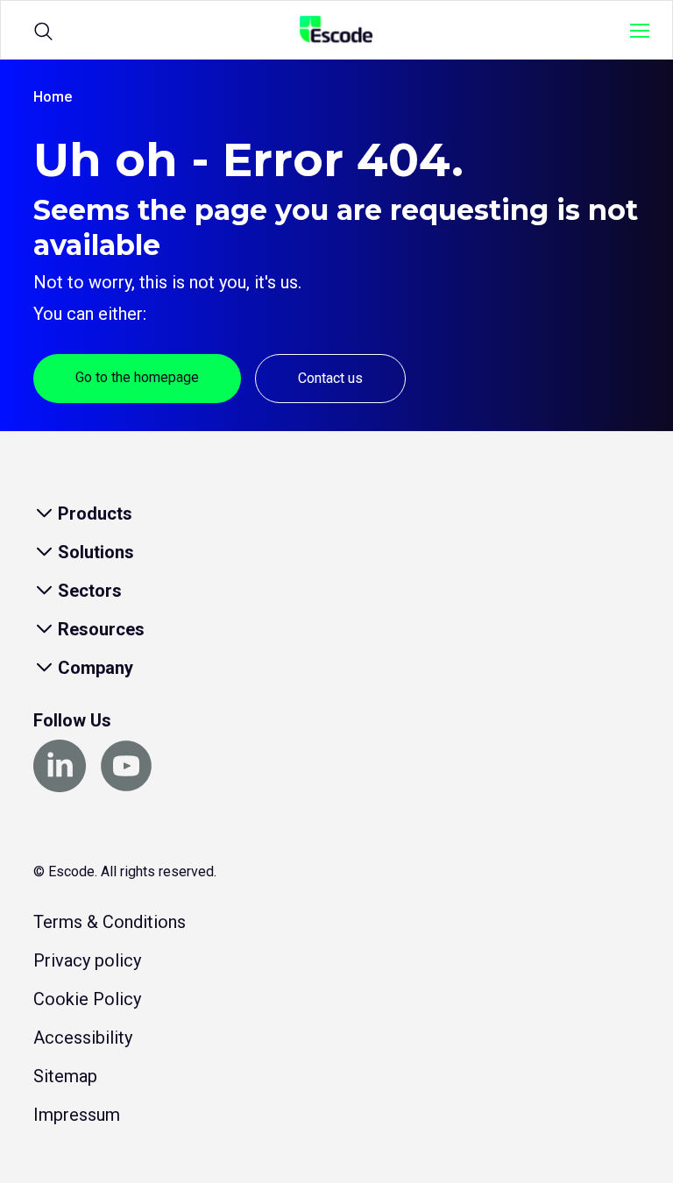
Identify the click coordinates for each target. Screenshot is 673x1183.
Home (52, 97)
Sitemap (65, 1076)
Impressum (76, 1114)
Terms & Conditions (109, 921)
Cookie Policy (87, 998)
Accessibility (82, 1037)
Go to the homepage (137, 377)
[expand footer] (43, 513)
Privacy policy (87, 960)
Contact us (330, 378)
